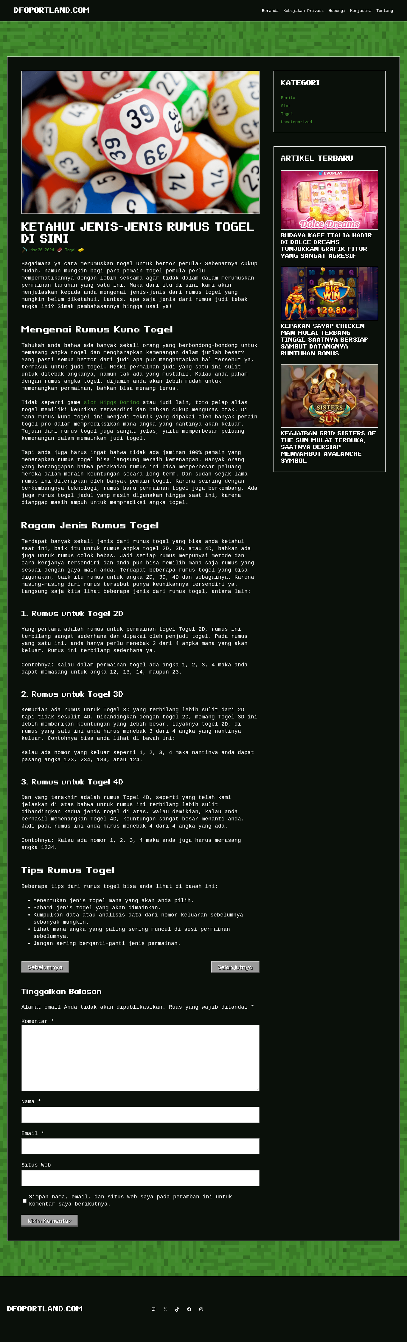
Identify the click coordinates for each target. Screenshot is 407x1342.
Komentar (37, 1021)
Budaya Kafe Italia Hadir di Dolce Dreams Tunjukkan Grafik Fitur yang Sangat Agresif (326, 245)
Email (32, 1134)
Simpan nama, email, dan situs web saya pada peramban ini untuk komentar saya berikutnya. (130, 1200)
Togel (70, 250)
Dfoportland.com (52, 10)
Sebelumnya (45, 967)
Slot (286, 105)
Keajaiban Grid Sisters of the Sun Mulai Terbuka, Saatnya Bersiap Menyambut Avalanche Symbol (328, 447)
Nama (31, 1102)
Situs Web (36, 1165)
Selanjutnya (235, 967)
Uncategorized (296, 121)
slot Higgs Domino (111, 403)
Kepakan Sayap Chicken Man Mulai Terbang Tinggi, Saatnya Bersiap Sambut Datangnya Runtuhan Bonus (325, 340)
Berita (288, 97)
